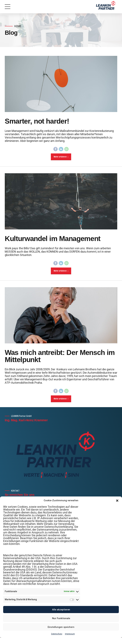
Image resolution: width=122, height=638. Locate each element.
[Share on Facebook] (55, 149)
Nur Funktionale (61, 618)
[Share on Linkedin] (61, 149)
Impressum (70, 634)
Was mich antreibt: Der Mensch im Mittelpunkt (60, 356)
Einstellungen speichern (61, 627)
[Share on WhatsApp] (66, 149)
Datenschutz (56, 634)
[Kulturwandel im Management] (61, 201)
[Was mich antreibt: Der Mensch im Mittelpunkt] (61, 315)
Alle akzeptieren (61, 609)
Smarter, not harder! (37, 121)
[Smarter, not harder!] (61, 84)
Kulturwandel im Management (52, 239)
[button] (117, 500)
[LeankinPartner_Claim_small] (55, 455)
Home (17, 26)
